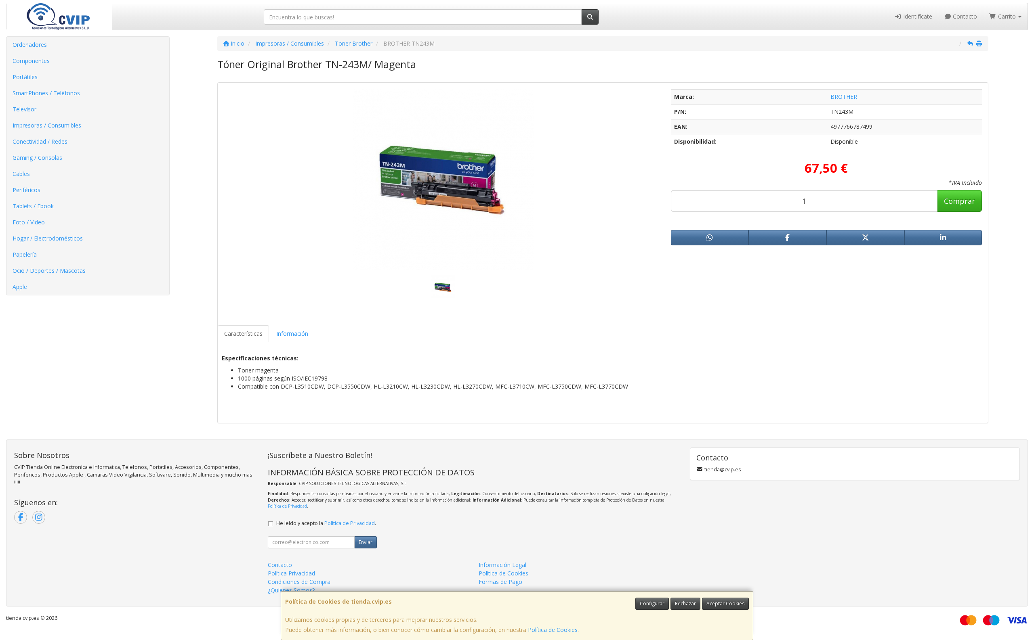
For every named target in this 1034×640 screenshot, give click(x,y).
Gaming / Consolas (37, 157)
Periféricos (26, 190)
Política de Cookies (553, 630)
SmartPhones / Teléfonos (46, 93)
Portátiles (25, 77)
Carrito (1006, 16)
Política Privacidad (291, 573)
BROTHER (843, 96)
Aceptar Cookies (725, 603)
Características (243, 333)
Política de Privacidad (287, 506)
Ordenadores (30, 44)
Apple (20, 287)
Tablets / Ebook (33, 206)
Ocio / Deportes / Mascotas (49, 270)
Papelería (25, 254)
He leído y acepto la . (326, 523)
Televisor (24, 109)
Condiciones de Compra (299, 582)
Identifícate (917, 16)
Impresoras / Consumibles (47, 125)
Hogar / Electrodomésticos (48, 238)
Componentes (31, 61)
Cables (21, 174)
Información (292, 333)
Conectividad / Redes (40, 141)
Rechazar (685, 603)
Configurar (652, 603)
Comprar (959, 201)
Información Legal (502, 565)
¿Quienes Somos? (291, 590)
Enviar (365, 542)
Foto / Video (29, 222)
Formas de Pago (500, 582)
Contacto (964, 16)
